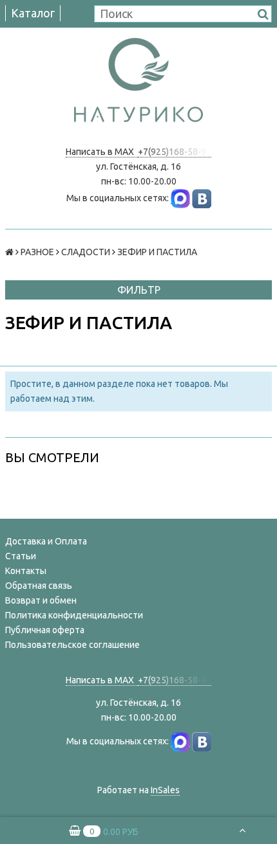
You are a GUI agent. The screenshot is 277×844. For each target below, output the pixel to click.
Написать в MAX (102, 152)
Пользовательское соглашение (72, 645)
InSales (165, 790)
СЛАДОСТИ (85, 252)
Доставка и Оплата (46, 541)
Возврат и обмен (41, 600)
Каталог (33, 12)
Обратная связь (38, 585)
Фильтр (138, 290)
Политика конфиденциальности (74, 615)
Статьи (20, 556)
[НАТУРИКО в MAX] (180, 198)
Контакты (25, 571)
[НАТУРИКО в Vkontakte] (201, 198)
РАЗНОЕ (37, 252)
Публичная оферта (44, 630)
